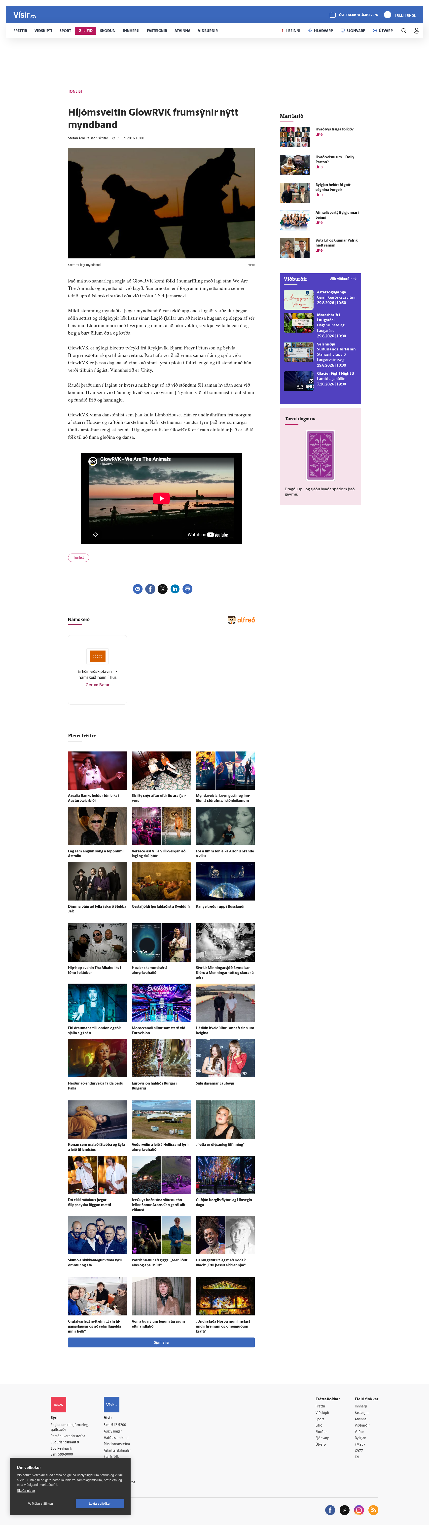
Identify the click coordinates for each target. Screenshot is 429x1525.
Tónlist (78, 558)
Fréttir (320, 1406)
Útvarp (321, 1445)
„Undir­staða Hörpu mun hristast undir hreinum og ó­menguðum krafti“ (223, 1327)
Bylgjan (360, 1438)
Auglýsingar (113, 1431)
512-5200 (118, 1425)
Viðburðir (362, 1426)
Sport (320, 1419)
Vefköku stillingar (40, 1503)
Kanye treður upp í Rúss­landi (220, 907)
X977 (359, 1451)
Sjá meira (161, 1343)
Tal (357, 1457)
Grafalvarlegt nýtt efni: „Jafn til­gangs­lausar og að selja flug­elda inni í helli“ (94, 1327)
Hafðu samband (116, 1438)
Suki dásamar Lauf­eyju (215, 1084)
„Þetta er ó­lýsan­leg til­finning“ (220, 1145)
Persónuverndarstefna (68, 1436)
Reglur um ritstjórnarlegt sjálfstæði (70, 1427)
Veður (359, 1432)
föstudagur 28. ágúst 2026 (358, 15)
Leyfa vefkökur (100, 1503)
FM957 (360, 1445)
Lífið (319, 1426)
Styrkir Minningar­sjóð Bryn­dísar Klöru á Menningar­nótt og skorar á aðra (225, 973)
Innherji (361, 1406)
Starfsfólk (111, 1457)
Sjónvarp (322, 1438)
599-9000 (65, 1455)
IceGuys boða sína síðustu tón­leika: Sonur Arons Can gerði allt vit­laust (158, 1205)
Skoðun (321, 1432)
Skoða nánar (26, 1491)
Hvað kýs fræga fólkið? (335, 129)
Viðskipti (322, 1413)
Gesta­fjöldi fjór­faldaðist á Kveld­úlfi (161, 907)
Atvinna (360, 1419)
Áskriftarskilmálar (117, 1451)
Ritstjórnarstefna (117, 1444)
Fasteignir (362, 1413)
